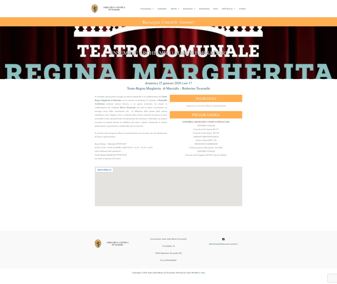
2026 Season (227, 8)
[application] (152, 8)
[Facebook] (223, 239)
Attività (174, 8)
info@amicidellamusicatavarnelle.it (223, 243)
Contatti (242, 8)
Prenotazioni (204, 8)
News (216, 8)
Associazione (145, 8)
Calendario (162, 8)
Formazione (188, 8)
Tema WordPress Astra (195, 272)
